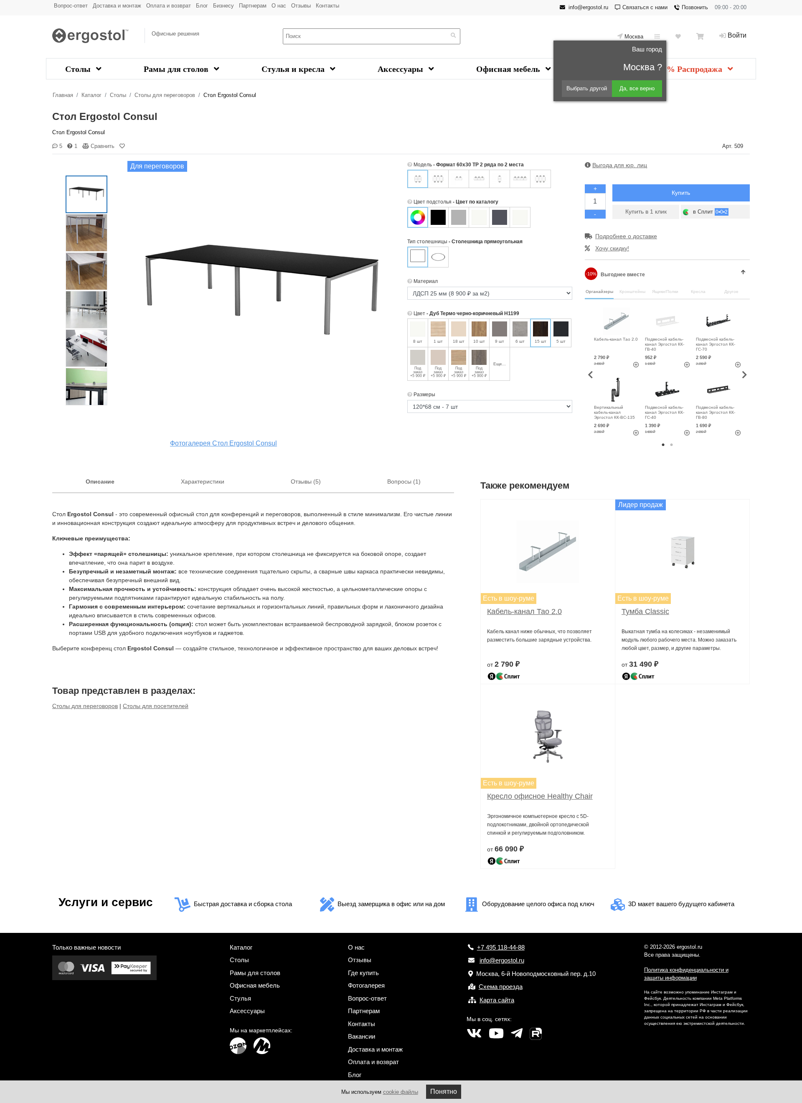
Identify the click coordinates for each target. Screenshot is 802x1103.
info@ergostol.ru (588, 7)
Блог (202, 6)
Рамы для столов (177, 69)
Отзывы (301, 6)
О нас (279, 6)
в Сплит (709, 212)
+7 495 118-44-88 (501, 947)
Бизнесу (223, 6)
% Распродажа (695, 69)
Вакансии (361, 1036)
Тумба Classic (645, 611)
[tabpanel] (616, 371)
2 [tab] (671, 445)
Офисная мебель (509, 69)
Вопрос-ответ (71, 6)
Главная (63, 95)
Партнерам (252, 6)
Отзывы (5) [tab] (306, 481)
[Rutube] (536, 1034)
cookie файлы (400, 1092)
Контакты (327, 6)
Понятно (443, 1091)
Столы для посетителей (155, 706)
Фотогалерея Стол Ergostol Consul (223, 443)
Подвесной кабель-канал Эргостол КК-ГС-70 (715, 344)
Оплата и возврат (168, 6)
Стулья (240, 998)
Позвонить (695, 7)
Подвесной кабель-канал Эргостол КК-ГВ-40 (664, 344)
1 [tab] (663, 445)
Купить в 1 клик (646, 211)
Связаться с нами (644, 7)
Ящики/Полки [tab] (665, 291)
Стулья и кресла (294, 69)
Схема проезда (501, 986)
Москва (633, 36)
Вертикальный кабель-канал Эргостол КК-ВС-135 (614, 412)
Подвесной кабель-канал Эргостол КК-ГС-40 (664, 412)
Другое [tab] (731, 291)
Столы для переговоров (165, 95)
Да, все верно (637, 88)
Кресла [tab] (698, 291)
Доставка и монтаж (117, 6)
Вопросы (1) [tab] (404, 481)
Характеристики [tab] (202, 481)
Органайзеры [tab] (599, 291)
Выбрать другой (586, 88)
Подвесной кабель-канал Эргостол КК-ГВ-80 (715, 412)
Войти (737, 35)
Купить (681, 192)
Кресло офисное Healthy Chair (540, 796)
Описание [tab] (100, 481)
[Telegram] (517, 1034)
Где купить (363, 972)
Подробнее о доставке (626, 236)
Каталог (91, 95)
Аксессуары (401, 69)
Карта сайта (497, 1000)
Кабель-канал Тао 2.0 (616, 339)
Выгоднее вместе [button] (615, 274)
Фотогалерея (366, 985)
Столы (79, 69)
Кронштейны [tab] (632, 291)
